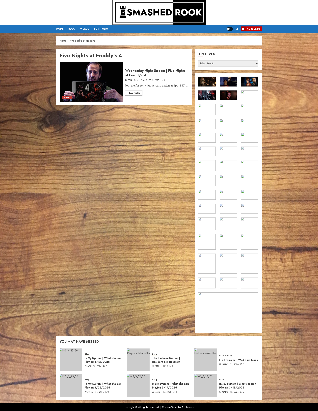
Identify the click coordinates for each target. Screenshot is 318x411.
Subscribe (253, 28)
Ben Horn (133, 80)
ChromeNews (169, 407)
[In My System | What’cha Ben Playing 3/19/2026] (138, 385)
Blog (71, 28)
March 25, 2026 (95, 392)
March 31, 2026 (230, 364)
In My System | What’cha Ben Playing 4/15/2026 (103, 360)
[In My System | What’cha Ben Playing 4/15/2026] (71, 359)
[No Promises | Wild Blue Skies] (205, 359)
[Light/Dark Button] (230, 29)
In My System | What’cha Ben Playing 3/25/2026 (103, 385)
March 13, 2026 (230, 392)
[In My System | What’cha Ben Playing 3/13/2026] (205, 385)
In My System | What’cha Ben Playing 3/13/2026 (237, 385)
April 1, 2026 (161, 366)
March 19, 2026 (163, 392)
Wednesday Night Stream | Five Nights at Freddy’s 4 (155, 73)
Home (59, 28)
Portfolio (101, 28)
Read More (134, 92)
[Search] (237, 29)
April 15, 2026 (94, 366)
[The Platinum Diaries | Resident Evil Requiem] (138, 359)
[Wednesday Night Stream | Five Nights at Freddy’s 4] (91, 82)
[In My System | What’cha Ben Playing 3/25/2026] (71, 385)
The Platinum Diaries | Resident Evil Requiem (166, 360)
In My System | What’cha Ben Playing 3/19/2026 (170, 385)
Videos (84, 28)
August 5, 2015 (151, 80)
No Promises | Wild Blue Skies (238, 360)
